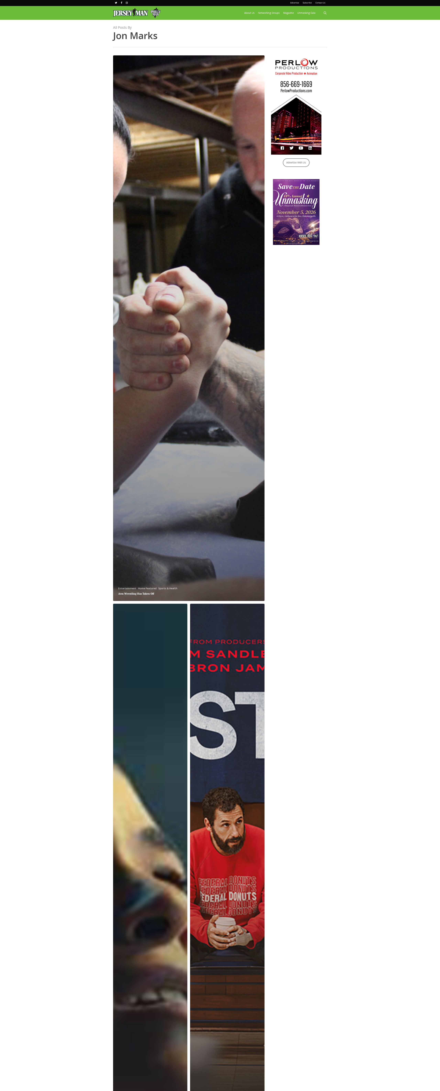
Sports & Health (167, 588)
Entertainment (127, 588)
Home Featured (147, 588)
